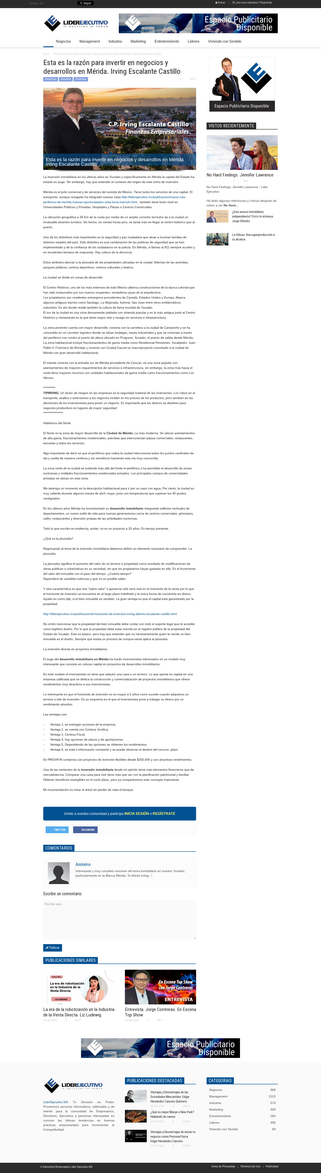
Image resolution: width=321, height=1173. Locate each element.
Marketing (137, 43)
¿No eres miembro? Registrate (253, 2)
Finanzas (80, 79)
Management (88, 43)
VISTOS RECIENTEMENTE (231, 125)
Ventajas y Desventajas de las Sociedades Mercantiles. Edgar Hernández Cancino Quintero (169, 1096)
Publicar (53, 947)
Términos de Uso (250, 1166)
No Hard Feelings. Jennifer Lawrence (240, 175)
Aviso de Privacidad (223, 1166)
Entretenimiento (165, 43)
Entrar (221, 2)
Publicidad (272, 1166)
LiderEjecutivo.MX (55, 1102)
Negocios (62, 43)
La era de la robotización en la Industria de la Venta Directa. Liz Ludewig (78, 1012)
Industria (114, 43)
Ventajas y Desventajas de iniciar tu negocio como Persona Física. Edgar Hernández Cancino (172, 1136)
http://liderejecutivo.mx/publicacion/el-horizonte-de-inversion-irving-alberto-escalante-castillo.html (110, 614)
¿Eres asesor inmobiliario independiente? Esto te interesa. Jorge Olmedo (253, 216)
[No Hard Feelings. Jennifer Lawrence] (242, 155)
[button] (273, 41)
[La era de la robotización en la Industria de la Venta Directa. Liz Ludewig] (78, 990)
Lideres (192, 43)
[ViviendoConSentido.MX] (73, 23)
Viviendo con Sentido (224, 41)
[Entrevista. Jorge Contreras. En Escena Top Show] (160, 990)
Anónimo (83, 864)
